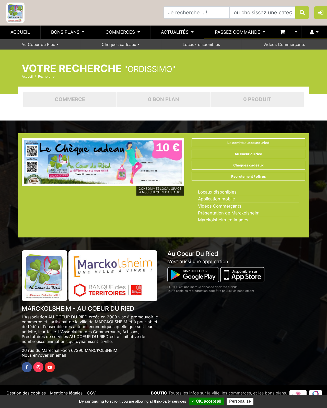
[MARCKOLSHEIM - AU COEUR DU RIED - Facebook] (27, 367)
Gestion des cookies (26, 392)
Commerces (121, 32)
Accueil (20, 32)
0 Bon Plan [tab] (163, 99)
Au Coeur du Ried (38, 44)
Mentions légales (66, 392)
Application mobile (216, 198)
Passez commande (238, 32)
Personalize (240, 401)
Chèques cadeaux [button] (248, 165)
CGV (91, 392)
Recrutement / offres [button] (248, 176)
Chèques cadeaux (119, 44)
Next (189, 163)
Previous (16, 163)
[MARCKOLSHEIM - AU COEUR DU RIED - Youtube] (50, 367)
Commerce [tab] (70, 99)
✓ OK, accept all (206, 401)
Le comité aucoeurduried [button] (248, 143)
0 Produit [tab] (257, 99)
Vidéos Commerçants (284, 44)
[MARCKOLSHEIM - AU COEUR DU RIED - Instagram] (38, 367)
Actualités (175, 32)
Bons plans (66, 32)
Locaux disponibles (201, 44)
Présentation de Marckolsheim (229, 212)
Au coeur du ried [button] (248, 154)
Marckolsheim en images (223, 219)
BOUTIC (159, 392)
